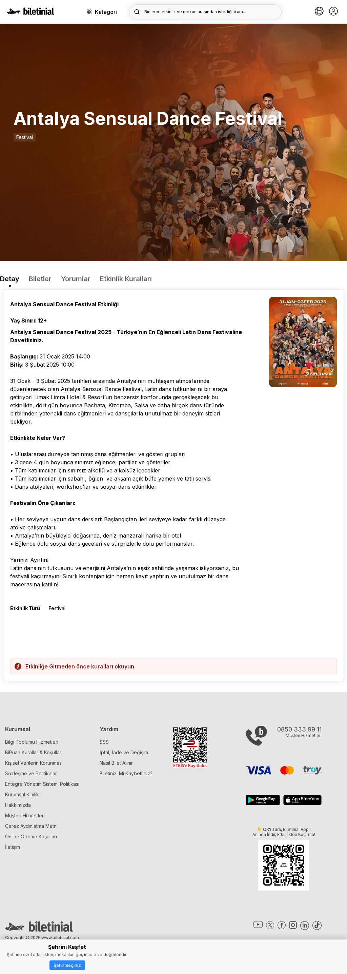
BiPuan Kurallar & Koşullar (33, 752)
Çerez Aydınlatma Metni (31, 826)
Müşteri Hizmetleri (25, 815)
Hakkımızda (18, 805)
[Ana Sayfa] (30, 12)
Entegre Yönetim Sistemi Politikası (42, 784)
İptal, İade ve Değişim (124, 752)
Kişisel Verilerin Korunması (34, 763)
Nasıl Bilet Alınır (116, 763)
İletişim (12, 847)
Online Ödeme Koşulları (31, 836)
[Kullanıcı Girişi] (333, 12)
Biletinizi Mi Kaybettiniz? (126, 773)
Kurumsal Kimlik (22, 794)
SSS (104, 742)
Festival (24, 137)
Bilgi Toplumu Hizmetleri (31, 742)
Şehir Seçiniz (67, 965)
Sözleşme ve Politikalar (31, 773)
